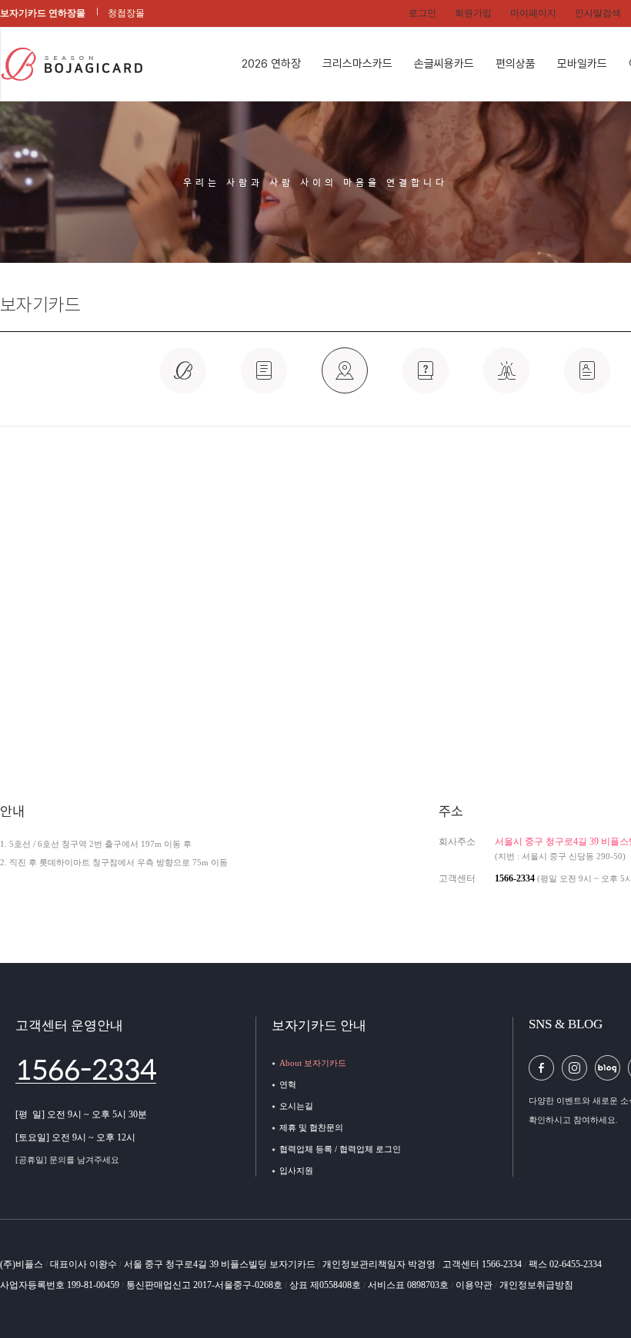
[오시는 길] (345, 378)
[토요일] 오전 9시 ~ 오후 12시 (75, 1137)
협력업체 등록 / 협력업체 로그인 (340, 1149)
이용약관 (475, 1285)
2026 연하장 (271, 64)
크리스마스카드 (357, 64)
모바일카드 (582, 64)
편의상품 (516, 64)
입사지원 (296, 1170)
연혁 (287, 1084)
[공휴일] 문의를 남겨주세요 (67, 1159)
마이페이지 (533, 13)
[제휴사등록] (506, 378)
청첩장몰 (126, 13)
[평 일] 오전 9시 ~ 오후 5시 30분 (81, 1114)
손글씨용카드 (444, 64)
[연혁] (264, 378)
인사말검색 (598, 13)
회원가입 (473, 13)
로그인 (422, 13)
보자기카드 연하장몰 (42, 13)
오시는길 (296, 1106)
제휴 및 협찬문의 (311, 1127)
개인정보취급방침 (536, 1285)
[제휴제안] (425, 378)
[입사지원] (587, 378)
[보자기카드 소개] (183, 378)
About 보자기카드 (312, 1062)
